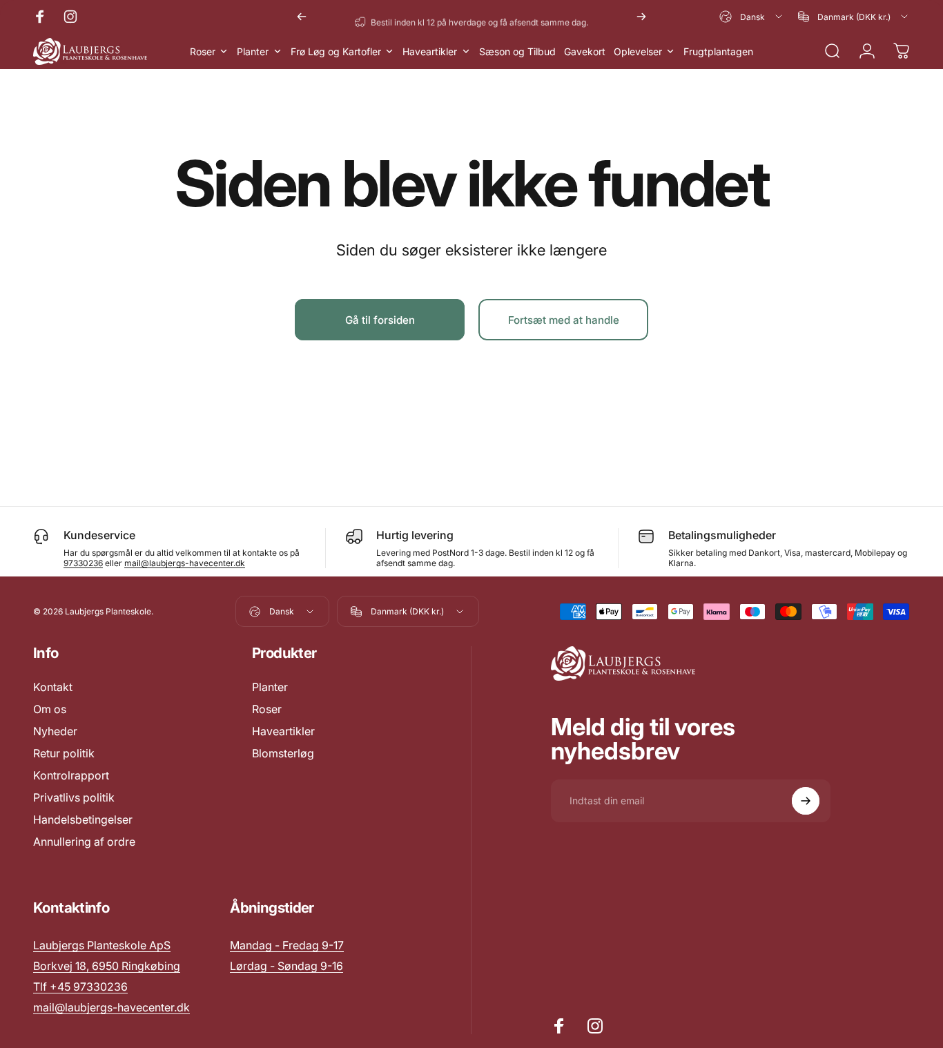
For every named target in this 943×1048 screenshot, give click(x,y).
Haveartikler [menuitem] (429, 51)
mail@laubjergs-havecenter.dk (184, 563)
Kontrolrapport (71, 775)
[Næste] (641, 16)
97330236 (83, 563)
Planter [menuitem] (253, 51)
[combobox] (751, 16)
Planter (270, 687)
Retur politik (64, 753)
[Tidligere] (301, 16)
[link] (287, 945)
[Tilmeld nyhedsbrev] (805, 801)
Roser (267, 709)
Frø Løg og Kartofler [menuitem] (336, 51)
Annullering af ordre (84, 841)
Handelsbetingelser (83, 819)
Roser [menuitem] (202, 51)
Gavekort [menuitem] (584, 51)
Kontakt (52, 687)
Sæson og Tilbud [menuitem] (517, 51)
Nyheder (55, 731)
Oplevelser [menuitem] (638, 51)
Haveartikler (283, 731)
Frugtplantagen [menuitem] (718, 51)
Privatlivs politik (74, 797)
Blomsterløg (283, 753)
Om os (49, 709)
